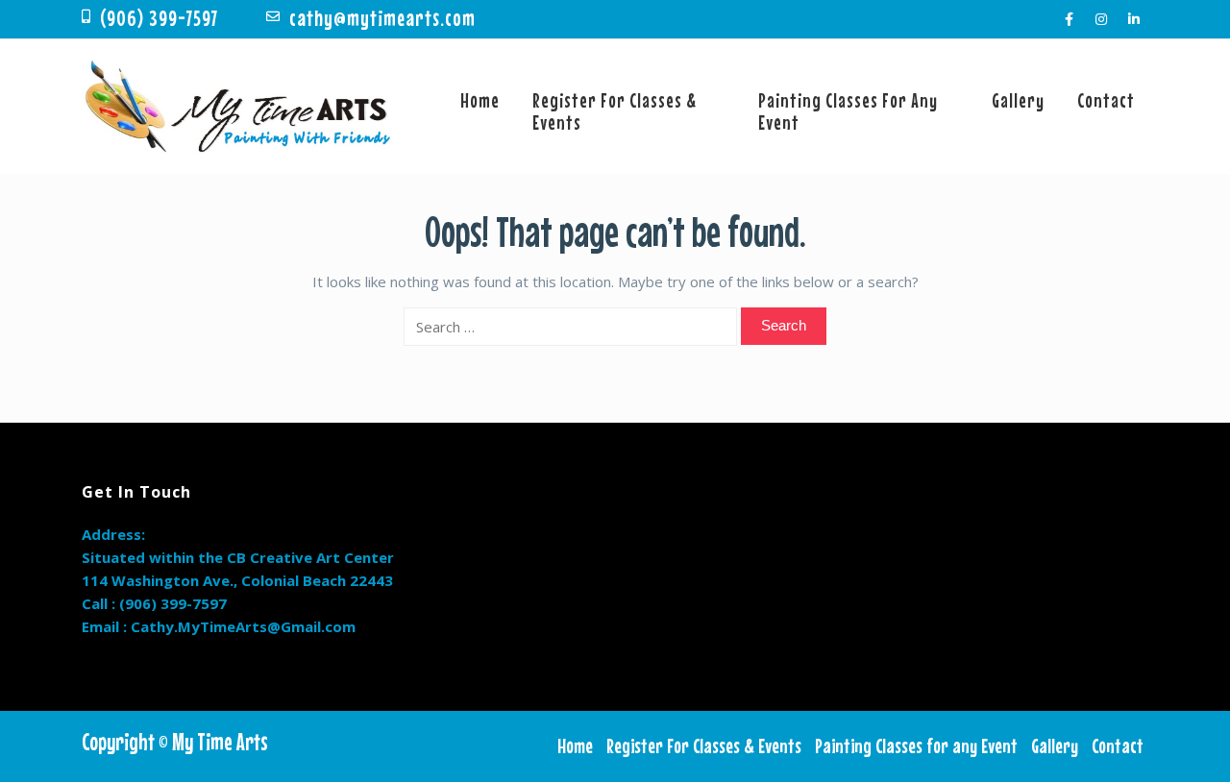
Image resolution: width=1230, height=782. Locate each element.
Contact (1106, 99)
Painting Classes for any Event (848, 111)
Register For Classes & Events (614, 111)
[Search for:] (570, 326)
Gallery (1018, 99)
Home (480, 99)
